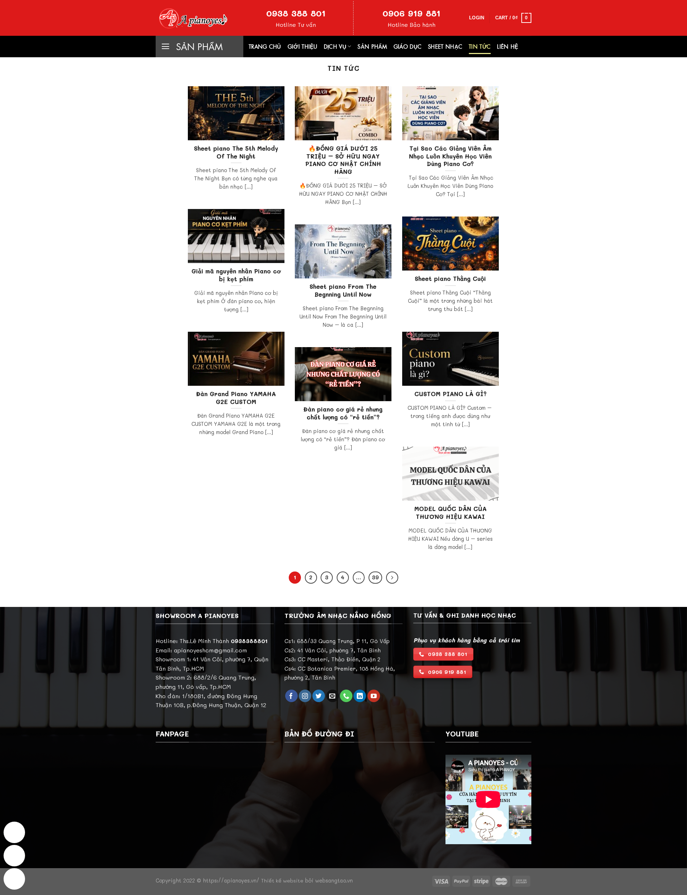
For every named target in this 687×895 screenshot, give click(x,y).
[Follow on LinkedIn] (360, 696)
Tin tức (480, 46)
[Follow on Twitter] (318, 696)
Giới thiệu (302, 46)
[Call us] (346, 696)
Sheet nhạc (445, 46)
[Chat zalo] (14, 879)
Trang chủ (265, 46)
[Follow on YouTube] (373, 696)
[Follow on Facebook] (291, 696)
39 (375, 577)
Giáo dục (408, 46)
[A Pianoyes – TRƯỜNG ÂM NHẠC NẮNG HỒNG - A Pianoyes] (191, 17)
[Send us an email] (332, 696)
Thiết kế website (282, 880)
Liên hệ (507, 46)
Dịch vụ (335, 46)
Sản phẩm (372, 46)
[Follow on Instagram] (305, 696)
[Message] (14, 832)
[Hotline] (14, 855)
